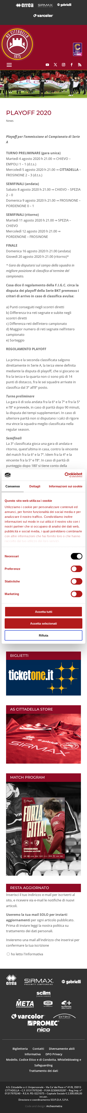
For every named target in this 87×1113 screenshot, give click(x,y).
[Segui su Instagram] (63, 64)
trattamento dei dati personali (29, 931)
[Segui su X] (55, 64)
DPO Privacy (54, 1054)
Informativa (33, 1054)
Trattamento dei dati (43, 1071)
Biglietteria (20, 1049)
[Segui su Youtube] (47, 64)
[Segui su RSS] (79, 64)
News (10, 121)
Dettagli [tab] (34, 486)
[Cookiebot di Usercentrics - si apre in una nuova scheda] (64, 475)
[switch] (76, 568)
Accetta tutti (43, 611)
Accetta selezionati (43, 623)
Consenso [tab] (12, 486)
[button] (43, 84)
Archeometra (54, 1106)
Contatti (39, 1049)
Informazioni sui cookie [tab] (65, 486)
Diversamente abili (62, 1049)
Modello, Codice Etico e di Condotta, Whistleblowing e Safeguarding (43, 1062)
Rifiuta (43, 635)
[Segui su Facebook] (71, 64)
